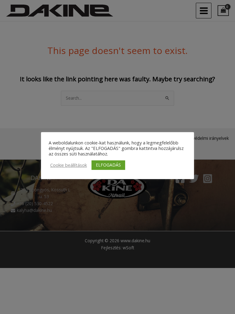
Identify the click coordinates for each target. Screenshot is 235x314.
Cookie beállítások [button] (68, 165)
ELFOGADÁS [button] (108, 165)
